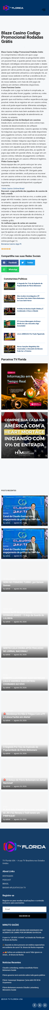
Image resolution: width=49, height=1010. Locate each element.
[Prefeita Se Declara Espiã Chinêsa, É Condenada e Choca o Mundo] (9, 311)
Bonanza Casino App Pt (11, 244)
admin (7, 523)
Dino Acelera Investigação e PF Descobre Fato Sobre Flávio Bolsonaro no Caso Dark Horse (30, 298)
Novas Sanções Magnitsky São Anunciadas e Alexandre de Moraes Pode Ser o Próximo (30, 349)
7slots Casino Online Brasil (12, 188)
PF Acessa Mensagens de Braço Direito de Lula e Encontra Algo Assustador (28, 323)
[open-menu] (43, 10)
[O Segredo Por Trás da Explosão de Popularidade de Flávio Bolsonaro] (9, 286)
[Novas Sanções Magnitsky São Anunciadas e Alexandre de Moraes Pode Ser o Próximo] (9, 349)
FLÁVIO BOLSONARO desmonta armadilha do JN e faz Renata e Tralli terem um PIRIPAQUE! (24, 812)
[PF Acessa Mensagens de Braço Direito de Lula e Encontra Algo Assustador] (9, 324)
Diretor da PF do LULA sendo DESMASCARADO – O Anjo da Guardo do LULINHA (23, 615)
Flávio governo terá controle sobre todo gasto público (24, 975)
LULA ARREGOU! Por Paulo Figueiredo (30, 334)
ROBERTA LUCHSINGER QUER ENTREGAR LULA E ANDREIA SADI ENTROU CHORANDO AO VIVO (24, 681)
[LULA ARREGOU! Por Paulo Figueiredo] (9, 336)
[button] (10, 262)
